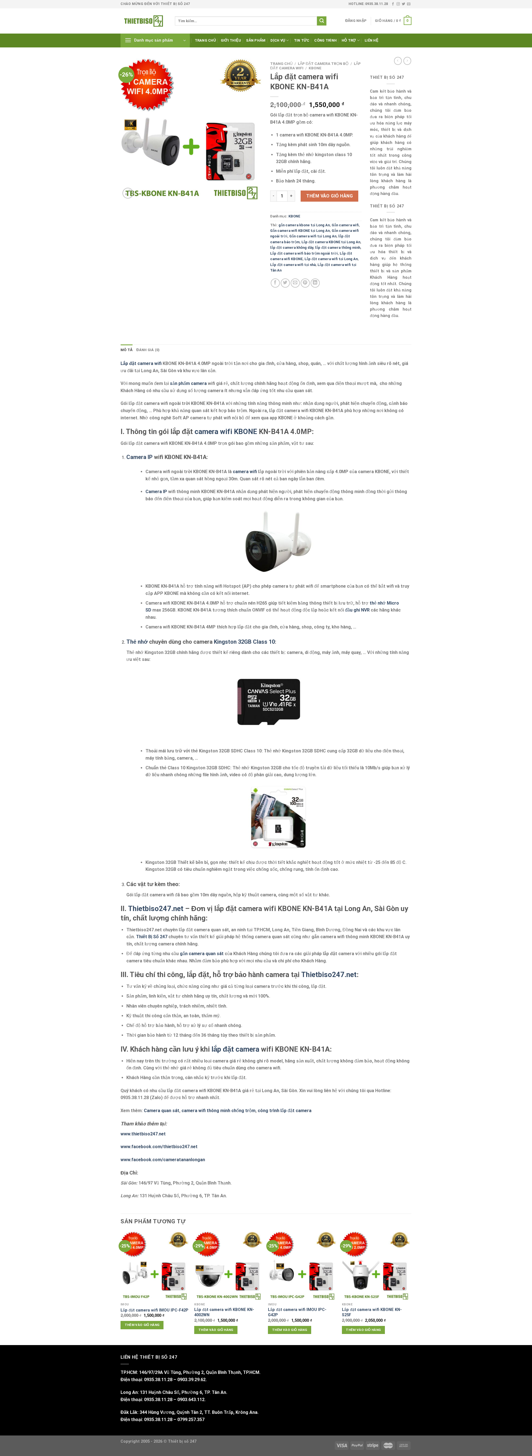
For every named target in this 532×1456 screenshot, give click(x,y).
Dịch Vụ (277, 40)
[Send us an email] (408, 4)
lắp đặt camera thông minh (337, 247)
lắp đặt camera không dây (291, 247)
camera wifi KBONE (226, 431)
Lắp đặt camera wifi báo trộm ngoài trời (304, 253)
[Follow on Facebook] (393, 4)
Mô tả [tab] (126, 350)
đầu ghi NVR (357, 610)
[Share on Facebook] (275, 283)
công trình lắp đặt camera (284, 1110)
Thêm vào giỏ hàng (329, 196)
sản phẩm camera (188, 383)
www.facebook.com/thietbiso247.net (159, 1146)
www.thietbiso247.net (143, 1134)
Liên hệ (371, 40)
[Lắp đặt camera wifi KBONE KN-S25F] (376, 1266)
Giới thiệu (231, 40)
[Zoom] (127, 193)
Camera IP (139, 457)
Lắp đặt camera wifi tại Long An (331, 259)
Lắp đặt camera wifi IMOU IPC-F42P (154, 1310)
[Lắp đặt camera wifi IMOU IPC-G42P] (302, 1266)
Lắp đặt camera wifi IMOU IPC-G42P (297, 1312)
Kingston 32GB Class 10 (244, 641)
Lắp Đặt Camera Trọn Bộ (323, 63)
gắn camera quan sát (202, 953)
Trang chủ (205, 40)
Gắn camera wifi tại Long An (312, 236)
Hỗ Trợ (349, 40)
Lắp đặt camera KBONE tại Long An (330, 242)
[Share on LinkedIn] (315, 283)
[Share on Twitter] (285, 283)
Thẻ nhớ (137, 641)
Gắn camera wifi (345, 225)
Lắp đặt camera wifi (141, 363)
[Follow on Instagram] (398, 4)
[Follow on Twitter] (403, 4)
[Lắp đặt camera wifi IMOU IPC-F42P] (155, 1266)
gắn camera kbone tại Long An (304, 225)
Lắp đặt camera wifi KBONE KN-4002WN (224, 1312)
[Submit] (321, 21)
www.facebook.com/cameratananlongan (163, 1159)
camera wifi (245, 471)
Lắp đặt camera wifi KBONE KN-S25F (372, 1312)
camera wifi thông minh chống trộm (218, 1110)
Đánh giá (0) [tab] (148, 350)
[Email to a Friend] (295, 283)
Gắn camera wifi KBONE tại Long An (300, 231)
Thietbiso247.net (155, 908)
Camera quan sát (161, 1110)
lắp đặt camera (235, 1049)
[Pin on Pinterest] (305, 283)
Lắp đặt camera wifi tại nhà (293, 265)
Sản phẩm (255, 40)
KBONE (315, 68)
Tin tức (302, 40)
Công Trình (325, 40)
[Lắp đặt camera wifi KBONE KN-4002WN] (228, 1266)
